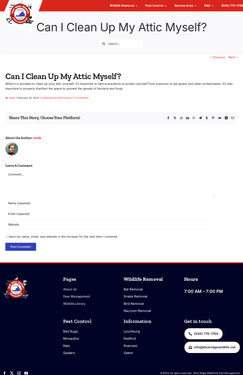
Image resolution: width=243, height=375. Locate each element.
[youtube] (26, 373)
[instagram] (19, 373)
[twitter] (12, 373)
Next (231, 57)
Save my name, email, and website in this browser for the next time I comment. (63, 236)
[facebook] (4, 373)
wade (12, 97)
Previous (219, 57)
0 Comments (81, 97)
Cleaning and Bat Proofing (56, 97)
